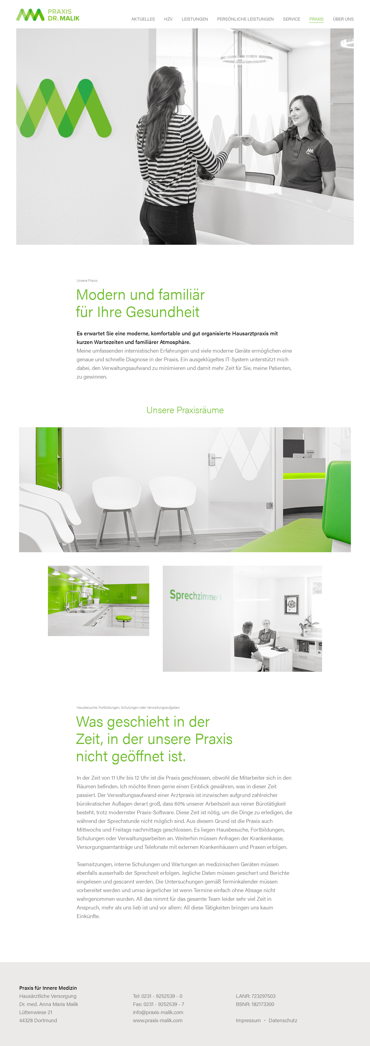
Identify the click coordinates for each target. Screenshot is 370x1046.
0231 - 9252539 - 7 (164, 1004)
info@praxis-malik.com (158, 1012)
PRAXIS (316, 19)
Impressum (248, 1020)
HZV (168, 19)
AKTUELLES (143, 19)
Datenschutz (283, 1020)
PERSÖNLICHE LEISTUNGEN (245, 19)
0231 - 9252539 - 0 (161, 995)
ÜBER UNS (343, 19)
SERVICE (291, 19)
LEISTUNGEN (195, 19)
